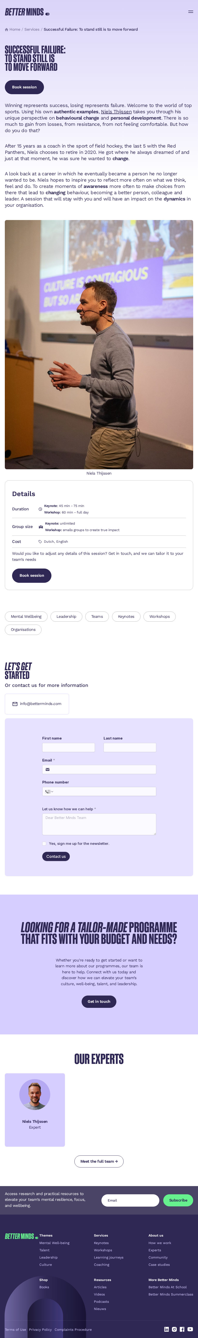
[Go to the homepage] (21, 1272)
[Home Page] (27, 11)
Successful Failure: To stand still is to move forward (91, 29)
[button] (190, 11)
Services (31, 29)
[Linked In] (166, 1329)
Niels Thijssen (116, 111)
